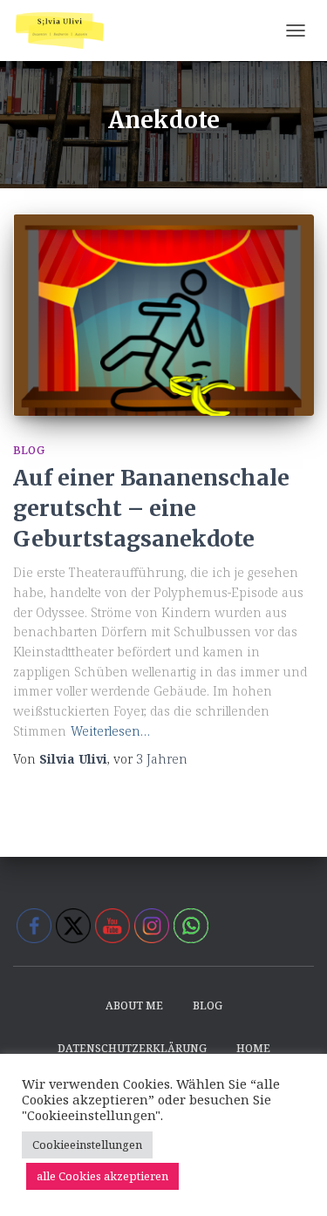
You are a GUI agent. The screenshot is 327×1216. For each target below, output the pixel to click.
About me (134, 1005)
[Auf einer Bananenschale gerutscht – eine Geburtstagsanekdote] (163, 315)
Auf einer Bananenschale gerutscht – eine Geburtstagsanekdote (151, 508)
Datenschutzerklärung (132, 1048)
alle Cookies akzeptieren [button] (102, 1176)
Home (253, 1048)
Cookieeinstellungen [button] (87, 1144)
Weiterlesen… (110, 731)
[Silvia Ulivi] (66, 30)
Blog (28, 450)
